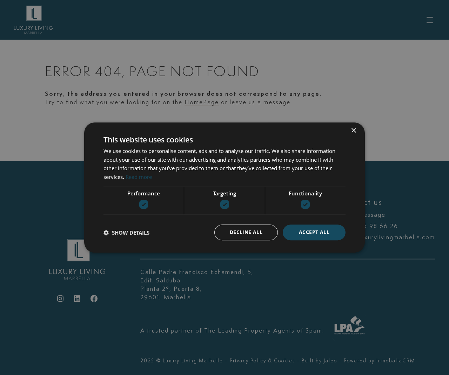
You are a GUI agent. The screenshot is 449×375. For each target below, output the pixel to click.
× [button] (353, 130)
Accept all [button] (314, 232)
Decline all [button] (246, 232)
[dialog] (224, 187)
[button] (126, 232)
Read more (139, 176)
